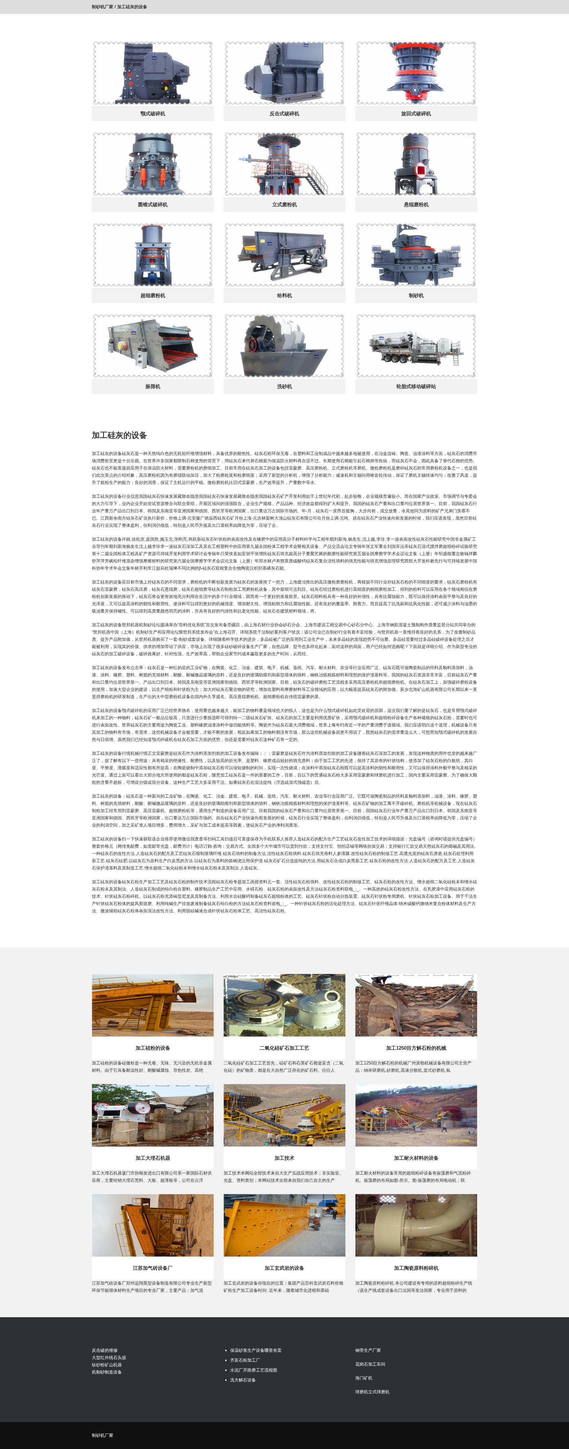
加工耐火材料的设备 (416, 1158)
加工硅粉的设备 (153, 1048)
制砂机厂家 (102, 6)
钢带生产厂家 (368, 1350)
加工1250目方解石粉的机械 (416, 1048)
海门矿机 (363, 1378)
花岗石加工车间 (370, 1364)
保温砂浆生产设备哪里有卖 (256, 1350)
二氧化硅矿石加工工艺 (284, 1048)
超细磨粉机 (153, 295)
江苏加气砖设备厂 (153, 1268)
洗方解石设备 (243, 1380)
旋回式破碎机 (416, 113)
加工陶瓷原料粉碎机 (416, 1268)
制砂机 (416, 295)
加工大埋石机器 (153, 1158)
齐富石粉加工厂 (245, 1360)
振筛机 (153, 386)
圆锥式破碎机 (153, 204)
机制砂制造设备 (107, 1372)
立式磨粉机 (284, 204)
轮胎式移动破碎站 (416, 386)
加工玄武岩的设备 (284, 1268)
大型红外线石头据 (109, 1357)
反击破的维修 (105, 1350)
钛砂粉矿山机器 (107, 1364)
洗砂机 (284, 386)
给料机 (284, 295)
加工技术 (284, 1158)
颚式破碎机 (153, 113)
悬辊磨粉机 (416, 204)
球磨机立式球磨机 (372, 1391)
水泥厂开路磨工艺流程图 (253, 1370)
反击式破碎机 (284, 113)
